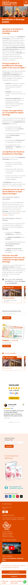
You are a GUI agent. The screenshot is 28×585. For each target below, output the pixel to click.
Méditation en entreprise (8, 536)
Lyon (4, 519)
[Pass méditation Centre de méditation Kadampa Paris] (13, 325)
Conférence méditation (7, 533)
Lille (4, 517)
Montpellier (13, 519)
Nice (23, 519)
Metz (14, 517)
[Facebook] (6, 496)
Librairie (4, 508)
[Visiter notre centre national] (11, 543)
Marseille (19, 519)
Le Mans (18, 517)
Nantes (23, 517)
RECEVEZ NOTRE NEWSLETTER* (11, 311)
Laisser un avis (14, 398)
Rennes (7, 517)
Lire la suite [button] (7, 418)
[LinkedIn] (10, 496)
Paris (11, 517)
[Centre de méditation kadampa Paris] (9, 1)
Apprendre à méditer (7, 535)
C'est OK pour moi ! (14, 572)
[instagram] (6, 512)
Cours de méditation (7, 531)
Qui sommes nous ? (7, 507)
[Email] (21, 496)
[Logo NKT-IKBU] (6, 521)
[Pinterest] (17, 496)
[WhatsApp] (13, 496)
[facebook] (3, 512)
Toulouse (8, 519)
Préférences (14, 576)
